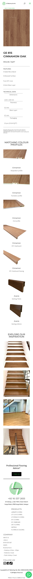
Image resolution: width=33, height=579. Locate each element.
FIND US (16, 474)
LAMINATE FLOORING (16, 512)
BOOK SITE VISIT (7, 542)
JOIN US (5, 540)
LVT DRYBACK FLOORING (17, 517)
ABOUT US (6, 537)
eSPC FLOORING (15, 524)
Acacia (16, 296)
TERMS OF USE (21, 578)
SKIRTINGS (14, 527)
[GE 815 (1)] (16, 46)
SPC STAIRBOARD (15, 522)
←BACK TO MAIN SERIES (9, 8)
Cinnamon (16, 243)
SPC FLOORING (15, 519)
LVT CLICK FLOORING (16, 514)
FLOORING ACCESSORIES (17, 530)
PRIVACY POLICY (12, 578)
